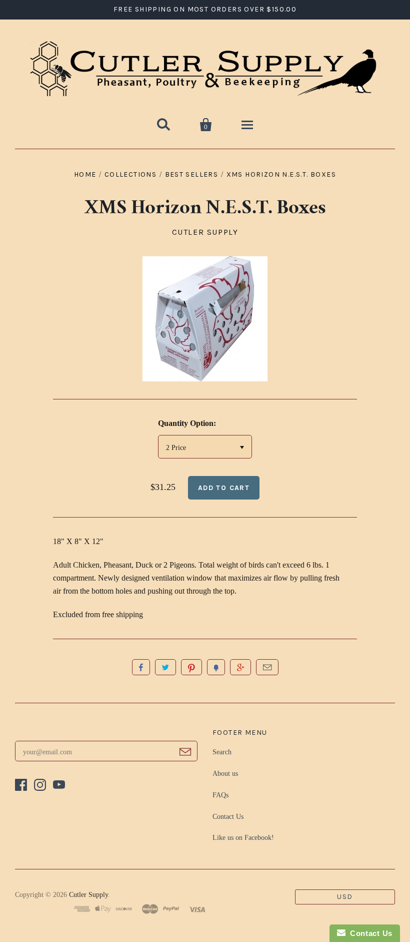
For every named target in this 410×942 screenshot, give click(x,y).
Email (267, 667)
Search (222, 752)
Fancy (216, 667)
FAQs (220, 795)
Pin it (191, 667)
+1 (240, 667)
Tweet (165, 667)
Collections (130, 174)
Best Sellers (191, 174)
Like (141, 667)
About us (225, 773)
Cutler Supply (205, 232)
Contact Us (228, 816)
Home (85, 174)
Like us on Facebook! (243, 837)
